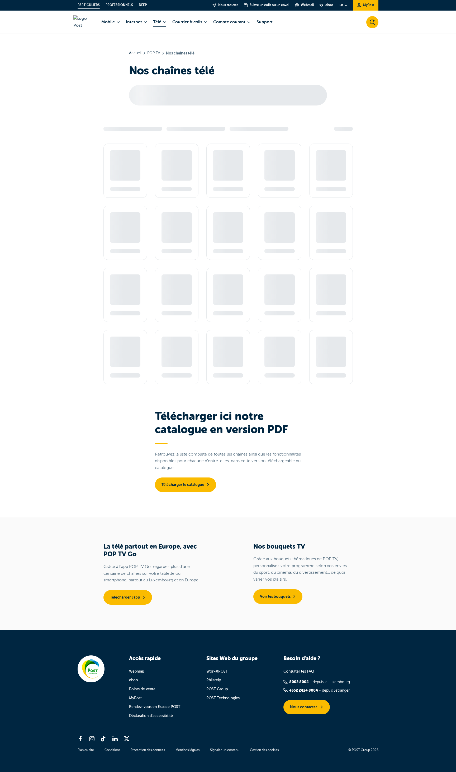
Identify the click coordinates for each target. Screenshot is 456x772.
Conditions (112, 750)
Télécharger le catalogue (183, 485)
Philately (213, 680)
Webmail (136, 671)
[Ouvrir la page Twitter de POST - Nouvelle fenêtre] (126, 738)
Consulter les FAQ (298, 671)
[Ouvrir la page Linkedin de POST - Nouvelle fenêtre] (115, 738)
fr (341, 5)
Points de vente (142, 689)
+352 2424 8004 (303, 690)
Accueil (135, 53)
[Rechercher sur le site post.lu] (372, 22)
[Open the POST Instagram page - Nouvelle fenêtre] (91, 738)
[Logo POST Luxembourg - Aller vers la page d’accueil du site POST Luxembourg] (84, 22)
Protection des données (148, 750)
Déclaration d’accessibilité (151, 716)
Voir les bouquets (275, 596)
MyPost (135, 698)
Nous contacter (304, 707)
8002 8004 (299, 682)
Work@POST (217, 671)
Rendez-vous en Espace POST (154, 707)
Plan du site (86, 750)
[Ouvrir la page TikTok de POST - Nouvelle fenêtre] (103, 738)
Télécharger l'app (125, 597)
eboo (133, 680)
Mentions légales (187, 750)
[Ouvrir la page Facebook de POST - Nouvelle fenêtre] (80, 738)
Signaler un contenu (224, 750)
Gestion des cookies (264, 750)
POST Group (217, 689)
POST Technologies (223, 698)
